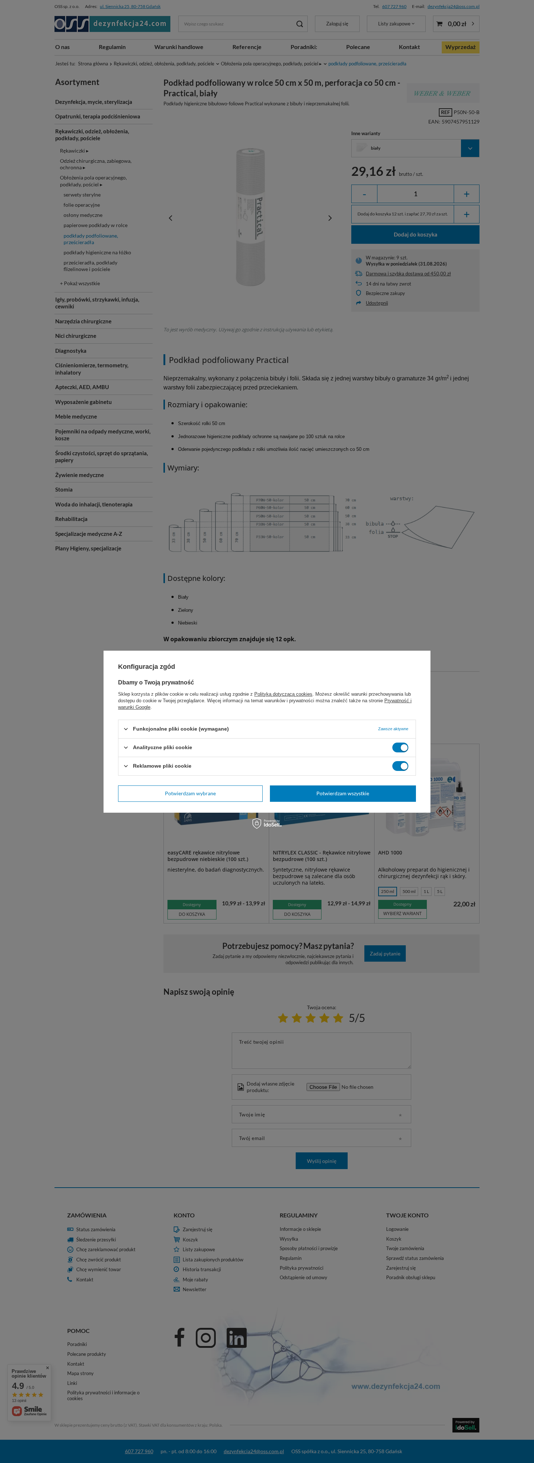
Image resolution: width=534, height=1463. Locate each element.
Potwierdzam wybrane (190, 793)
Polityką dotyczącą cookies (283, 693)
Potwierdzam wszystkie (342, 793)
